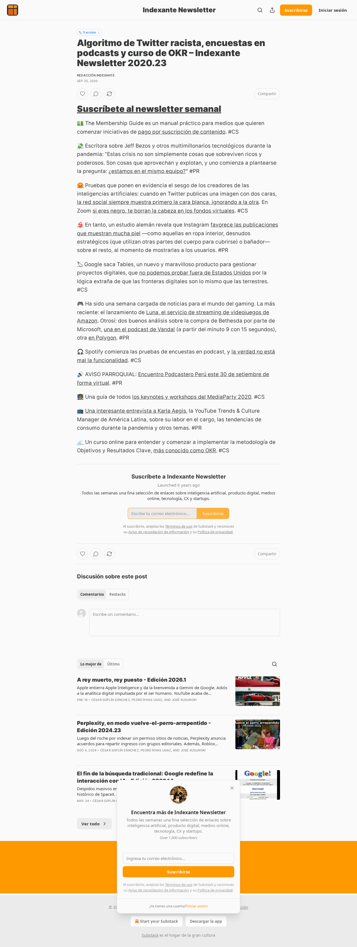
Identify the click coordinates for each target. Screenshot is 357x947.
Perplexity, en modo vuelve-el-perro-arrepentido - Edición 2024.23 (144, 727)
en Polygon (102, 338)
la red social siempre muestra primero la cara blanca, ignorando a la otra (168, 202)
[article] (178, 693)
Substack (150, 935)
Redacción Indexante (96, 75)
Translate (89, 32)
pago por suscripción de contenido (181, 132)
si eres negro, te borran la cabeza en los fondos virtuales (164, 211)
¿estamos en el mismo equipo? (147, 171)
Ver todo (90, 823)
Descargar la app (206, 921)
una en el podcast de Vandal (139, 329)
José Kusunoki (184, 700)
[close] (232, 787)
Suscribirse (296, 10)
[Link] (69, 108)
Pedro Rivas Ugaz (147, 700)
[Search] (260, 10)
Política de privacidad (215, 890)
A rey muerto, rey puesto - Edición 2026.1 (131, 680)
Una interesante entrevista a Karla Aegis (135, 411)
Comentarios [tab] (92, 594)
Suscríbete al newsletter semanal (149, 109)
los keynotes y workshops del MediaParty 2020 (191, 397)
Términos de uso (178, 884)
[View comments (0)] (96, 93)
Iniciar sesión (333, 10)
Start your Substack (159, 921)
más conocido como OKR (184, 450)
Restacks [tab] (117, 594)
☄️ (80, 442)
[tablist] (103, 594)
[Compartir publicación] (272, 10)
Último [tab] (113, 664)
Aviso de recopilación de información (158, 890)
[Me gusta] (82, 93)
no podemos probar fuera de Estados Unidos (195, 273)
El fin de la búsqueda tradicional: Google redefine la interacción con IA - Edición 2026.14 (145, 777)
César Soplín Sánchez (110, 700)
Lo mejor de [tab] (91, 664)
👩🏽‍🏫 (80, 397)
